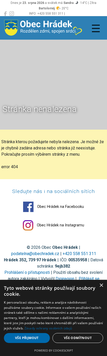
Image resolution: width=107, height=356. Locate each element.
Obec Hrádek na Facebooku (60, 206)
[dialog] (53, 318)
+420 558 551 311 (79, 253)
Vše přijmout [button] (27, 338)
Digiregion (65, 278)
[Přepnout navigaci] (96, 28)
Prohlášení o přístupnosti (27, 272)
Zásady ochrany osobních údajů (48, 328)
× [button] (101, 285)
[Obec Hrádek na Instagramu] (11, 14)
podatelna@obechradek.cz (35, 253)
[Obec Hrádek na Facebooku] (5, 14)
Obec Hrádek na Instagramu (60, 225)
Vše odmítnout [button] (78, 338)
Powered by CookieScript (53, 350)
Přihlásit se (88, 278)
